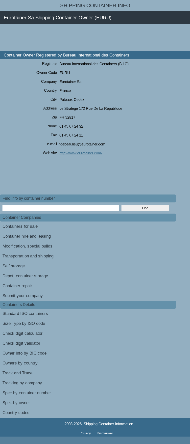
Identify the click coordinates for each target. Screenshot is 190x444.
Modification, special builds (27, 246)
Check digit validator (21, 343)
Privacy (85, 433)
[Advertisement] (90, 38)
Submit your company (22, 295)
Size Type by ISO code (23, 323)
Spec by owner (16, 402)
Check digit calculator (22, 333)
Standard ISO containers (25, 313)
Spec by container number (26, 392)
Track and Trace (17, 373)
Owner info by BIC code (24, 353)
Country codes (15, 412)
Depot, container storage (25, 276)
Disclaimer (105, 433)
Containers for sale (20, 226)
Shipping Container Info (95, 5)
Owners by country (20, 363)
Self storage (13, 266)
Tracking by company (22, 383)
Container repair (17, 285)
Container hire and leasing (26, 236)
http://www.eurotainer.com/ (80, 153)
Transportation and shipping (27, 256)
